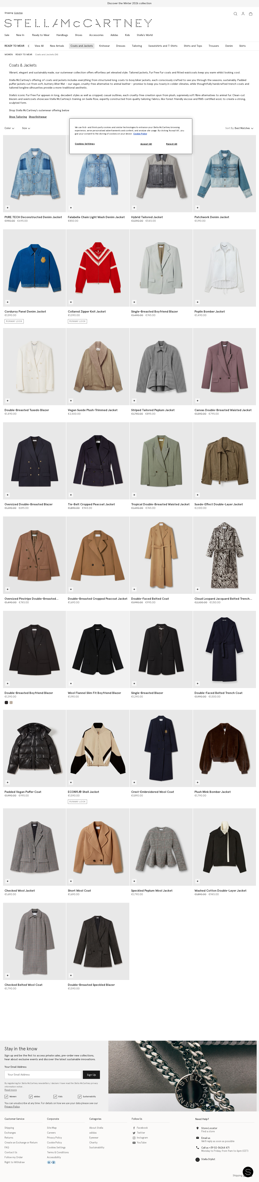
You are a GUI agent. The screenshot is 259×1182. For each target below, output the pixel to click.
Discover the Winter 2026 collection (129, 3)
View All (39, 46)
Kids (60, 1097)
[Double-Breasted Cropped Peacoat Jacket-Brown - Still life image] (97, 555)
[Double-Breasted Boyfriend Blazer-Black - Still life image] (34, 649)
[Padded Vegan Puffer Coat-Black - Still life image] (34, 748)
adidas (37, 1097)
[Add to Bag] (7, 207)
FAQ (7, 1147)
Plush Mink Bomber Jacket (213, 791)
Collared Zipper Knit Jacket (87, 311)
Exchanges (10, 1133)
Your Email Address (16, 1067)
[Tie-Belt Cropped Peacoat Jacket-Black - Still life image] (97, 460)
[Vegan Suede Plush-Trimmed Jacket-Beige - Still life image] (97, 366)
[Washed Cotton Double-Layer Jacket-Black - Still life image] (224, 847)
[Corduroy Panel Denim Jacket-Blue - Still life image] (34, 267)
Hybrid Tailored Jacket (147, 217)
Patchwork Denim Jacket (212, 217)
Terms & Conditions (58, 1152)
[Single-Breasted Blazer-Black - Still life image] (161, 649)
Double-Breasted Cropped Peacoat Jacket (97, 598)
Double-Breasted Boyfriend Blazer (29, 692)
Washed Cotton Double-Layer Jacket (220, 890)
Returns (9, 1138)
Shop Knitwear (38, 117)
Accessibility (54, 1157)
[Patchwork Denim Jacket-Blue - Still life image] (224, 173)
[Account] (243, 13)
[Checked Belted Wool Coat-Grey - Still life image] (34, 941)
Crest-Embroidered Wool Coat (152, 791)
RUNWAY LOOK (14, 321)
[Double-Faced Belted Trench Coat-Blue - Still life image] (224, 649)
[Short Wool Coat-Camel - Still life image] (97, 847)
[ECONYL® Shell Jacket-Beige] (97, 748)
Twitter (141, 1133)
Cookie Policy (54, 1143)
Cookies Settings (56, 1147)
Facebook (142, 1128)
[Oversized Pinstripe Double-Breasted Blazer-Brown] (34, 555)
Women (12, 1097)
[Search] (235, 13)
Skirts (242, 46)
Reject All (171, 144)
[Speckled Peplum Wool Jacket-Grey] (161, 847)
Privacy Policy (12, 1107)
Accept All (146, 144)
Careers (51, 1133)
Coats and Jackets (82, 46)
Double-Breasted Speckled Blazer (91, 984)
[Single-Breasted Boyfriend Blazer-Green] (161, 267)
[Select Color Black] (6, 702)
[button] (248, 1172)
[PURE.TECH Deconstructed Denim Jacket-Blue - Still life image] (34, 173)
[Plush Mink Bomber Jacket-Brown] (224, 748)
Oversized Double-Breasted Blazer (29, 504)
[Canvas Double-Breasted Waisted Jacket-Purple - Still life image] (224, 366)
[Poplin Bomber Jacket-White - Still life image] (224, 267)
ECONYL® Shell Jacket (83, 791)
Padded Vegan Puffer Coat (23, 791)
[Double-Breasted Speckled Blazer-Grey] (97, 941)
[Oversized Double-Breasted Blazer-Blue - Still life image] (34, 460)
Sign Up (91, 1075)
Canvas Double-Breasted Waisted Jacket (223, 410)
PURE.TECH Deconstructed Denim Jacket (33, 217)
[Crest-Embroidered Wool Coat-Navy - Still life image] (161, 748)
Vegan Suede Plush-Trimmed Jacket (93, 410)
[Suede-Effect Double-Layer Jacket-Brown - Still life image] (224, 460)
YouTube (141, 1143)
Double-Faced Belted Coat (150, 598)
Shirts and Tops (193, 46)
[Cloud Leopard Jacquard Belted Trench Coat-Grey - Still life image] (224, 555)
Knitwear (104, 46)
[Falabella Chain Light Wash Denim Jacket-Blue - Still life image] (97, 173)
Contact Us (11, 1152)
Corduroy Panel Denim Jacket (25, 311)
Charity (93, 1143)
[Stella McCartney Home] (78, 23)
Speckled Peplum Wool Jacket (152, 890)
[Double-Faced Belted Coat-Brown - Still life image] (161, 555)
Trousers (214, 46)
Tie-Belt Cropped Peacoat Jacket (91, 504)
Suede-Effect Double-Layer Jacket (219, 504)
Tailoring (137, 46)
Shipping (9, 1128)
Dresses (120, 46)
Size (24, 128)
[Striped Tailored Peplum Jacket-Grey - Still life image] (161, 366)
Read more (11, 1090)
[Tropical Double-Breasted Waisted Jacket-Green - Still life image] (161, 460)
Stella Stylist (208, 1159)
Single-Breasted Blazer (147, 692)
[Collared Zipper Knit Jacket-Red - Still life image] (97, 267)
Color (8, 128)
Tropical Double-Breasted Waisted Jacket (160, 504)
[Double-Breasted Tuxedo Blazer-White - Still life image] (34, 366)
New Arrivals (57, 46)
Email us (205, 1138)
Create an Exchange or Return (21, 1143)
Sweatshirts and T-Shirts (162, 46)
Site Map (52, 1128)
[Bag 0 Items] (250, 14)
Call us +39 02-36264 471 (215, 1148)
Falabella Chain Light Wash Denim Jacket (96, 217)
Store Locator (209, 1128)
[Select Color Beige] (11, 702)
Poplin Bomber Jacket (210, 311)
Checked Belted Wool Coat (23, 984)
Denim (229, 46)
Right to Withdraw (15, 1162)
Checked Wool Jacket (20, 890)
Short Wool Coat (79, 890)
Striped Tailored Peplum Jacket (153, 410)
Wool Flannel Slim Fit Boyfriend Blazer (94, 692)
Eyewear (93, 1138)
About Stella (96, 1128)
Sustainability (89, 1097)
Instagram (142, 1138)
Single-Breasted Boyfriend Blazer (154, 311)
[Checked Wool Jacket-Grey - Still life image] (34, 847)
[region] (130, 136)
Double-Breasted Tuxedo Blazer (27, 410)
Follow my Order (14, 1157)
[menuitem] (20, 35)
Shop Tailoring (18, 117)
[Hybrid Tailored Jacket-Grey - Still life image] (161, 173)
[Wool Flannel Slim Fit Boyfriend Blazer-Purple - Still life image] (97, 649)
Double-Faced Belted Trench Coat (219, 692)
